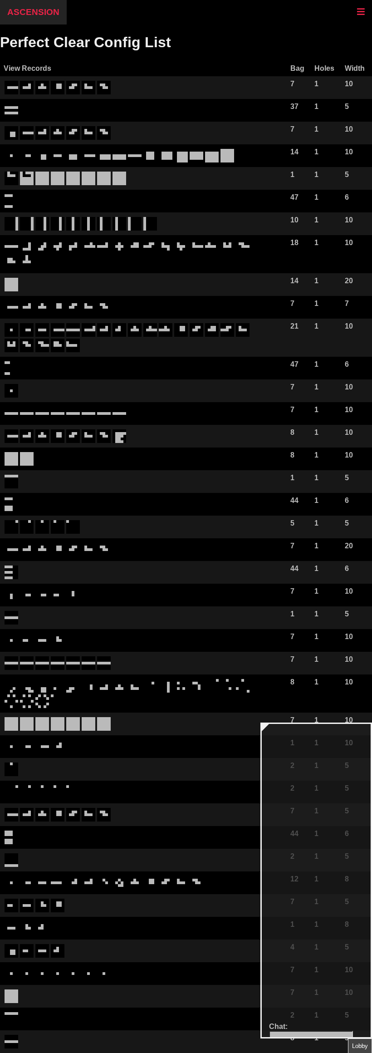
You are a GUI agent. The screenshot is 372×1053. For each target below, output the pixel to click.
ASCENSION (33, 12)
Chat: (278, 1026)
